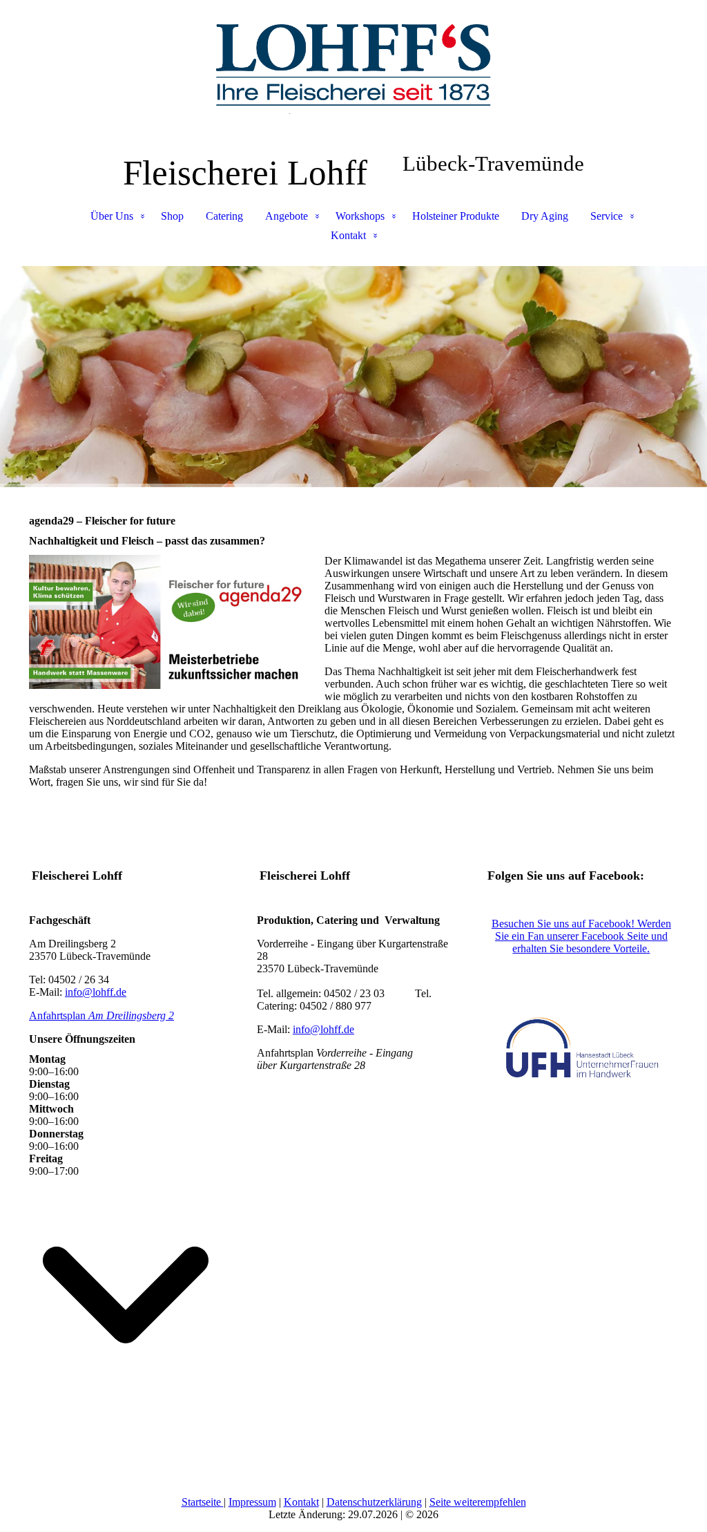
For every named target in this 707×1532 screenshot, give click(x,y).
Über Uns (111, 216)
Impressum (252, 1502)
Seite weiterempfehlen (477, 1502)
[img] (353, 69)
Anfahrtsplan (101, 1015)
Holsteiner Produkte (455, 216)
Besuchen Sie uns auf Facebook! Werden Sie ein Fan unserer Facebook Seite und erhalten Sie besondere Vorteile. (581, 936)
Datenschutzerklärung (374, 1502)
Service (606, 216)
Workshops (360, 216)
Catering (224, 216)
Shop (172, 216)
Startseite (203, 1502)
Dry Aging (544, 216)
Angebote (286, 216)
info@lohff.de (95, 992)
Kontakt (348, 235)
